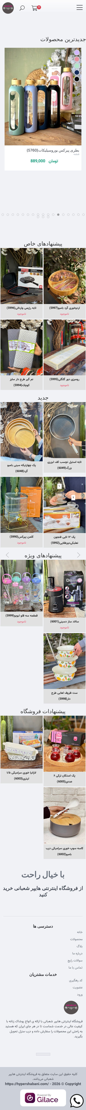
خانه (80, 932)
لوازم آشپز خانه (37, 159)
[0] (34, 9)
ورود (80, 994)
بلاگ (80, 946)
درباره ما (77, 953)
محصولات (76, 939)
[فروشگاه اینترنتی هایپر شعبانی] (8, 6)
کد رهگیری (76, 980)
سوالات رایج (75, 960)
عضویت (78, 987)
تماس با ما (76, 967)
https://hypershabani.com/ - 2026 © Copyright (43, 1084)
